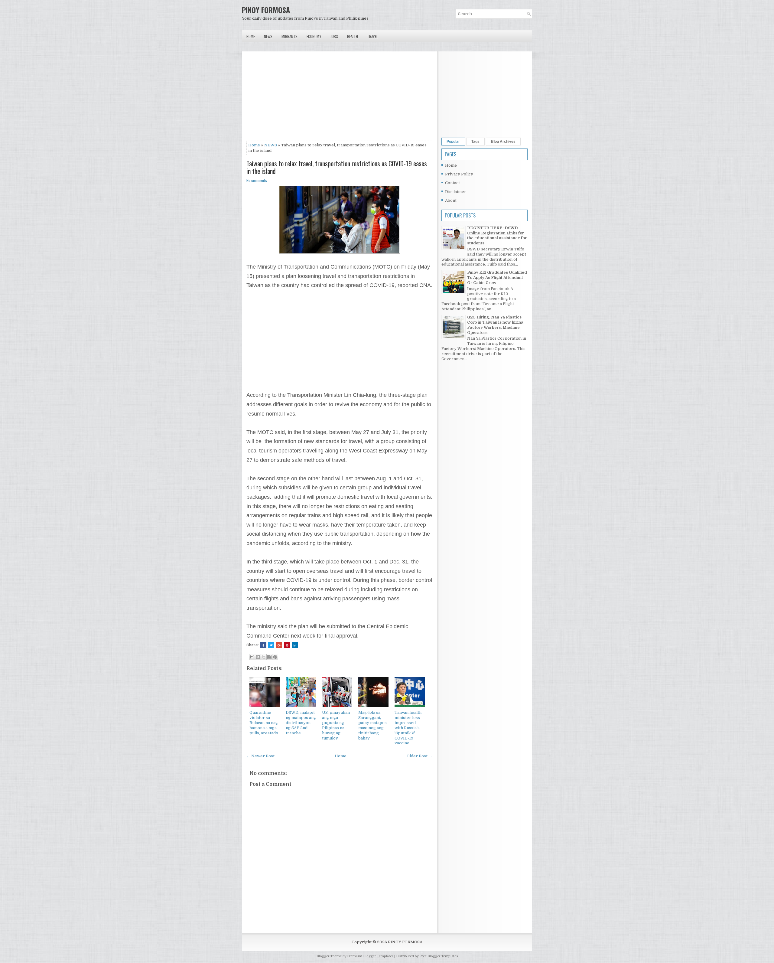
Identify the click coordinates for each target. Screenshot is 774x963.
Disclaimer (455, 191)
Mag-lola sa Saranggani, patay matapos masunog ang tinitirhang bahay (372, 725)
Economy (314, 36)
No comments (256, 180)
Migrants (289, 36)
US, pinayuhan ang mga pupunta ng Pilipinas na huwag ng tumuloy (336, 725)
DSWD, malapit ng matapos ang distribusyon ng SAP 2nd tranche (301, 722)
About (451, 200)
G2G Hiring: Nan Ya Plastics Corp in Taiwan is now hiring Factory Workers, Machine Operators (495, 325)
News (268, 36)
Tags (475, 141)
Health (352, 36)
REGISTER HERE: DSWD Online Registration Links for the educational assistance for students (497, 236)
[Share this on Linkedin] (295, 645)
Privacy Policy (459, 174)
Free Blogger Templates (438, 956)
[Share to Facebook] (269, 657)
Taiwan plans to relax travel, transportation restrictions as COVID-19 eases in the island (336, 167)
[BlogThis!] (258, 657)
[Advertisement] (339, 98)
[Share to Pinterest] (275, 657)
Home (250, 36)
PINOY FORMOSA (266, 9)
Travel (372, 36)
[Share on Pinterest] (287, 645)
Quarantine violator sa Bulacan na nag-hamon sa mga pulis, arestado (264, 722)
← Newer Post (260, 756)
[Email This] (252, 657)
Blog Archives (503, 141)
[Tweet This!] (271, 645)
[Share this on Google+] (279, 645)
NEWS (270, 145)
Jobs (334, 36)
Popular (453, 141)
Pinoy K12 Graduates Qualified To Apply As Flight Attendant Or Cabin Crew (497, 277)
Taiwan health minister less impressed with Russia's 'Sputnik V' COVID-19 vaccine (408, 727)
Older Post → (419, 756)
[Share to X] (264, 657)
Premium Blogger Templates (370, 956)
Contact (452, 183)
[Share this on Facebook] (263, 645)
